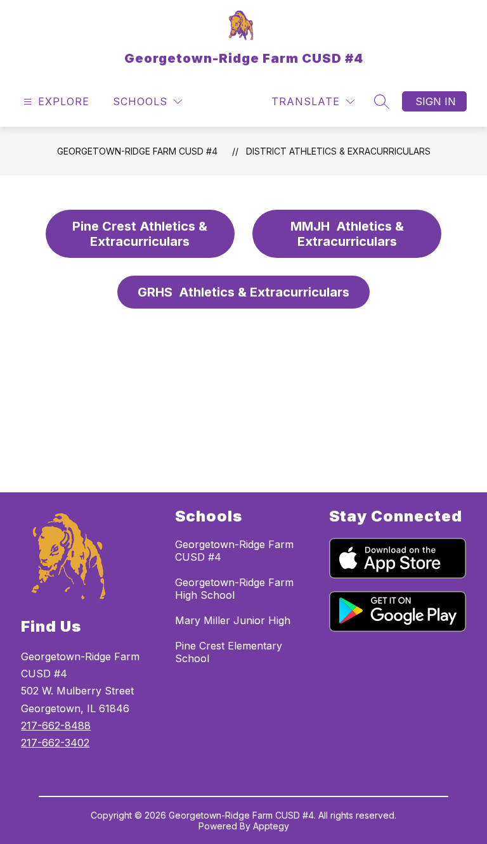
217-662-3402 (55, 742)
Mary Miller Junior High (232, 620)
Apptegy (271, 826)
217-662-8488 (56, 725)
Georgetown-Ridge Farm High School (234, 588)
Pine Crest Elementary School (228, 652)
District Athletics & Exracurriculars (338, 151)
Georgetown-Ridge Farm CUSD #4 (137, 151)
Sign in (435, 101)
